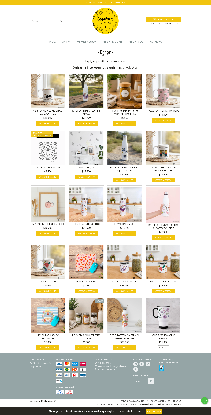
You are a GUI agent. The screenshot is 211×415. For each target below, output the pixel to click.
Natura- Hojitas (86, 167)
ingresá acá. (147, 404)
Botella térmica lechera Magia (86, 112)
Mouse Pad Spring (86, 281)
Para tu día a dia (112, 42)
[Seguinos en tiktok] (148, 364)
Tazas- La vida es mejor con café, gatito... (48, 112)
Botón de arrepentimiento (168, 404)
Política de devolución (41, 363)
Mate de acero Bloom (163, 281)
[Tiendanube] (43, 402)
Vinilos (66, 42)
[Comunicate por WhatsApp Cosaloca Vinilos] (204, 400)
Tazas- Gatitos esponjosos (163, 110)
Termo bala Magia (124, 223)
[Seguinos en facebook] (141, 364)
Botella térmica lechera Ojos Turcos (125, 169)
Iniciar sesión (171, 23)
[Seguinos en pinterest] (135, 369)
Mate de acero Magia (124, 281)
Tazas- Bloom (48, 281)
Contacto (156, 42)
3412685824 (104, 363)
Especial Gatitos (86, 42)
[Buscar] (62, 21)
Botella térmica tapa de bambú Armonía (124, 337)
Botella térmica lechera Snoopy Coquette (163, 227)
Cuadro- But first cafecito (48, 223)
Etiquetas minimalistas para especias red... (125, 112)
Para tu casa (135, 42)
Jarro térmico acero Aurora (163, 337)
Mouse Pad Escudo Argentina (48, 337)
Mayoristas (35, 366)
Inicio (52, 42)
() (165, 19)
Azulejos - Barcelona (48, 167)
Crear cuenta (156, 23)
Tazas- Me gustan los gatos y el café (163, 169)
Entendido (154, 411)
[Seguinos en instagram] (135, 364)
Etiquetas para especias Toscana (86, 337)
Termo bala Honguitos (86, 223)
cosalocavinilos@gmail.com (112, 366)
